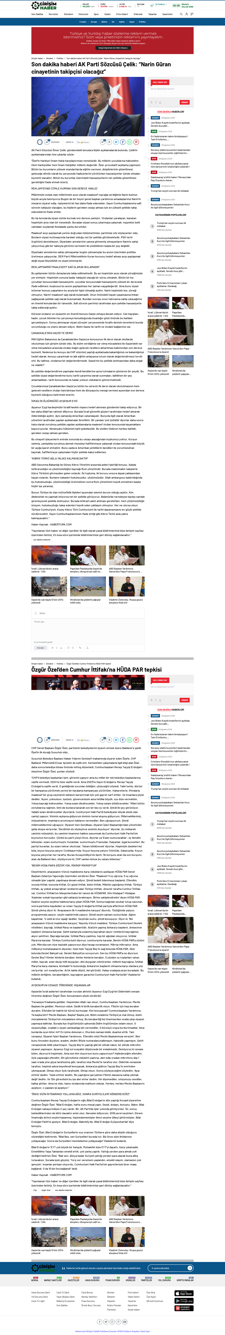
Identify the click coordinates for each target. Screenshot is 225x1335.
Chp (35, 1190)
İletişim (90, 1331)
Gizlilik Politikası (101, 1331)
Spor (96, 14)
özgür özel (45, 1190)
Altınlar (110, 1292)
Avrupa (94, 22)
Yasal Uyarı (145, 1331)
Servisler (53, 14)
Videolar (138, 14)
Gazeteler (167, 14)
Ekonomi (83, 14)
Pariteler (146, 1279)
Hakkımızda (80, 1331)
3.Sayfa (82, 22)
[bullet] (73, 648)
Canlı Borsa (87, 1292)
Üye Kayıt (151, 1296)
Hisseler (130, 1279)
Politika (142, 22)
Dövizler (111, 1296)
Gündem (68, 14)
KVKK (120, 1331)
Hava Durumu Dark (40, 1292)
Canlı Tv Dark (62, 1292)
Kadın (108, 14)
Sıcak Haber (134, 1309)
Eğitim (122, 22)
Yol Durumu (164, 1279)
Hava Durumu (92, 1279)
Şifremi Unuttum (154, 1301)
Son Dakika (37, 14)
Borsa (34, 1279)
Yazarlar (152, 14)
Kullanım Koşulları (131, 1331)
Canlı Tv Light (38, 1301)
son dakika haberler (42, 539)
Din (113, 22)
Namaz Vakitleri (53, 1279)
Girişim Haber (37, 58)
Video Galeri (134, 1296)
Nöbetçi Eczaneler (65, 1301)
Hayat (131, 22)
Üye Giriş (150, 1292)
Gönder (40, 647)
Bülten (104, 22)
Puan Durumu (113, 1279)
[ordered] (68, 648)
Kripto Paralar (185, 1279)
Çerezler (113, 1331)
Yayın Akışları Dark (65, 1296)
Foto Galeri (122, 14)
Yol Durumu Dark (39, 1296)
